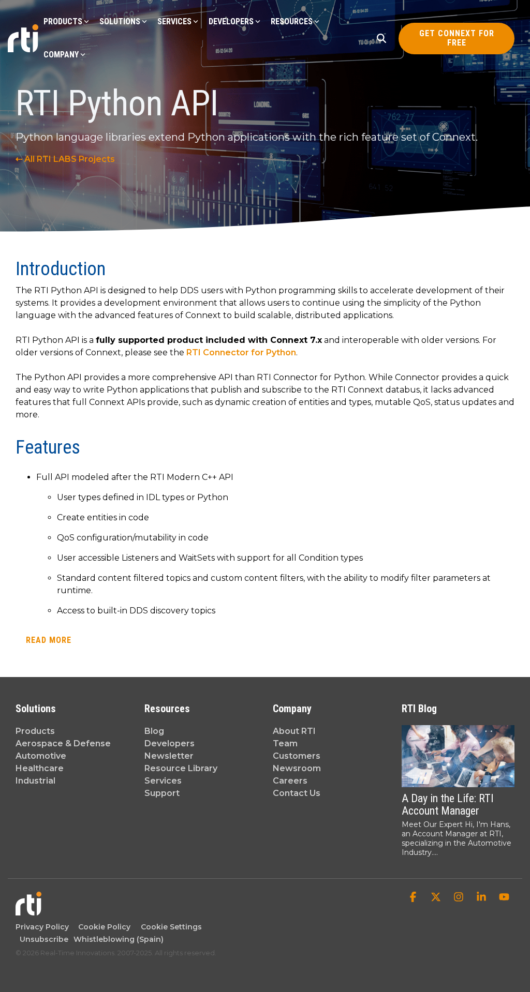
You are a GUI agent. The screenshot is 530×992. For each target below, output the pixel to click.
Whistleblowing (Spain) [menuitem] (118, 939)
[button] (414, 898)
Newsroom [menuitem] (297, 768)
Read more (48, 640)
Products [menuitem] (35, 731)
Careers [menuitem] (290, 781)
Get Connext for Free (456, 38)
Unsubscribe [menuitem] (42, 939)
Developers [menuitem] (169, 743)
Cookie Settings (171, 926)
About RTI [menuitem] (294, 731)
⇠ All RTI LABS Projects (65, 159)
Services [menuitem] (163, 781)
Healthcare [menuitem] (40, 768)
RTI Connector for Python (241, 352)
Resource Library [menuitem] (180, 768)
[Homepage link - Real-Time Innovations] (28, 910)
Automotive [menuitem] (41, 756)
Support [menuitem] (162, 793)
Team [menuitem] (285, 743)
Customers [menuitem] (296, 756)
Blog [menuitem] (154, 731)
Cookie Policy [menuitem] (102, 926)
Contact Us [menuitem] (296, 793)
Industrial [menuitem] (35, 781)
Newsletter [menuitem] (169, 756)
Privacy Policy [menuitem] (42, 926)
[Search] (381, 38)
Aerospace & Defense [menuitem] (63, 743)
